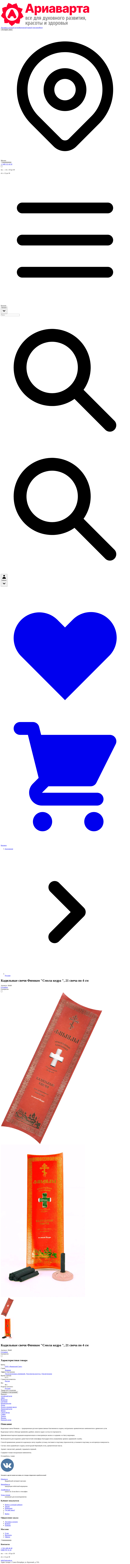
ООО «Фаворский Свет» (13, 1366)
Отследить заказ (7, 29)
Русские (7, 975)
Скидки (16, 27)
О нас (7, 1533)
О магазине (35, 27)
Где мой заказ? (10, 1510)
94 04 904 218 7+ (6, 1548)
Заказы (7, 1506)
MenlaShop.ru (5, 1484)
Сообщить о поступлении (9, 1392)
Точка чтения (5, 1495)
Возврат (7, 1523)
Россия (7, 1381)
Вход (41, 27)
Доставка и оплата (7, 27)
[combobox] (10, 315)
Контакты (22, 27)
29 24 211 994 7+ (6, 164)
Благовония (9, 849)
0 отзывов (4, 987)
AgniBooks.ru (5, 1490)
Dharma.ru (4, 1479)
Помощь (8, 1525)
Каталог (4, 307)
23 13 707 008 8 (6, 1550)
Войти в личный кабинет (13, 1505)
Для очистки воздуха (33, 1374)
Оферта (7, 1537)
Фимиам (8, 1370)
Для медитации (46, 1374)
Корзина (4, 845)
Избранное (8, 1508)
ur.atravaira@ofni (6, 1560)
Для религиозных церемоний (15, 1374)
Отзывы (28, 27)
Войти (7, 1514)
